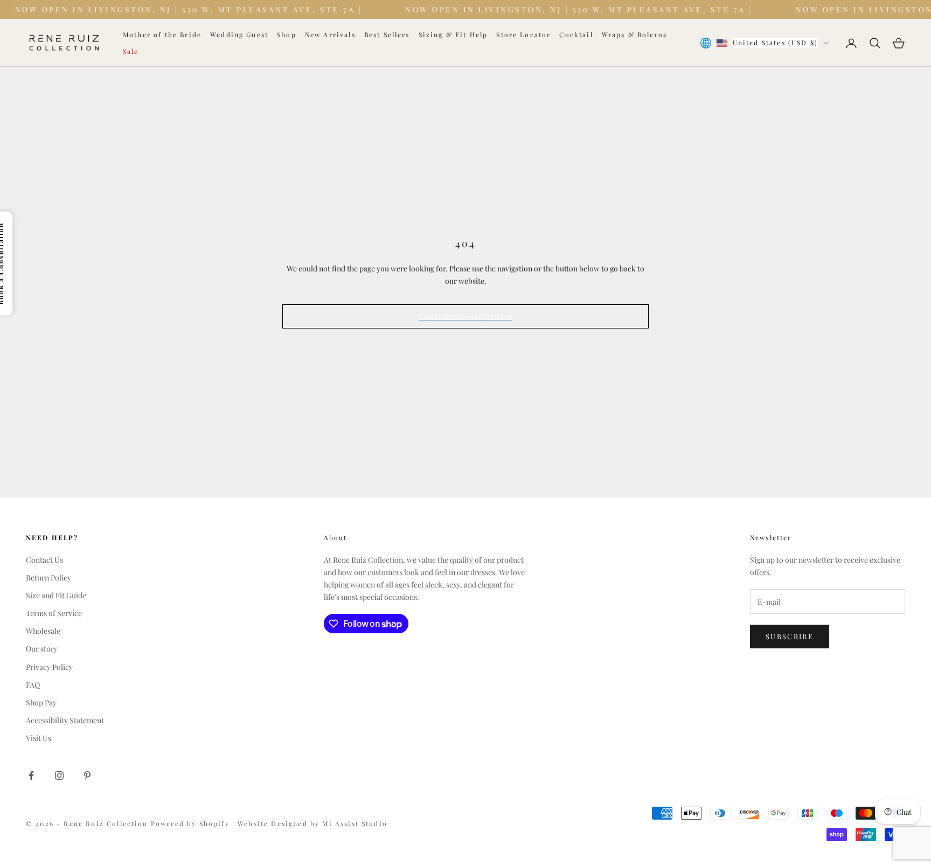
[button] (427, 623)
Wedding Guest (239, 34)
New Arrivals (330, 34)
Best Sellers (387, 34)
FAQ (33, 685)
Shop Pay (41, 702)
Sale (131, 51)
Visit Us (38, 738)
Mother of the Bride (162, 34)
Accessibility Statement (65, 720)
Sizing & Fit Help (453, 34)
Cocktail (576, 34)
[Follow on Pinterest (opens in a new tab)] (87, 775)
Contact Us (44, 560)
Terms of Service (54, 613)
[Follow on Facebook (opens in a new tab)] (31, 775)
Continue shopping (465, 316)
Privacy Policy (49, 667)
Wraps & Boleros (634, 34)
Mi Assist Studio (354, 823)
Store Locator (523, 34)
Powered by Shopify (191, 823)
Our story (42, 649)
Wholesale (43, 631)
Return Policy (48, 577)
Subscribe (790, 636)
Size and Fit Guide (56, 595)
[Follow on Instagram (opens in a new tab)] (59, 775)
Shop (286, 34)
